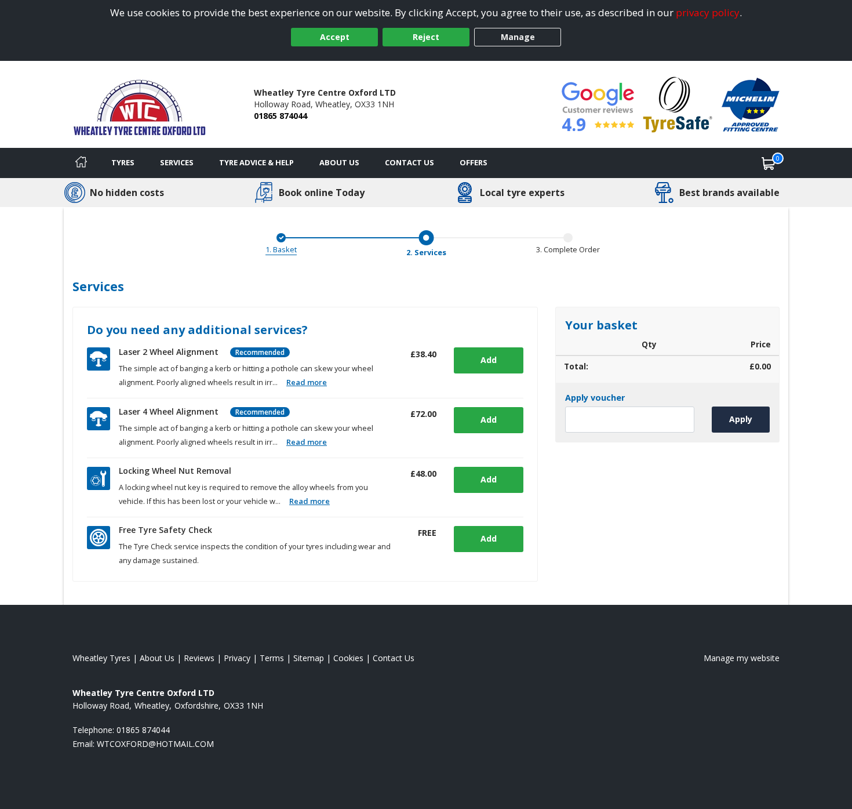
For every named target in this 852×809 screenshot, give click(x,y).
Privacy (237, 657)
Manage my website (742, 657)
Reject (426, 36)
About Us (339, 162)
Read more (306, 382)
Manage (518, 36)
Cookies (348, 657)
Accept (334, 36)
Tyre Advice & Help (256, 162)
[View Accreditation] (677, 103)
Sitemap (308, 657)
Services (177, 162)
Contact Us (409, 162)
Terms (272, 657)
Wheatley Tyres (101, 657)
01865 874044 (280, 115)
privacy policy (708, 12)
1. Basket (281, 249)
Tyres (122, 162)
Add (488, 359)
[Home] (81, 163)
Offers (473, 162)
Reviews (199, 657)
